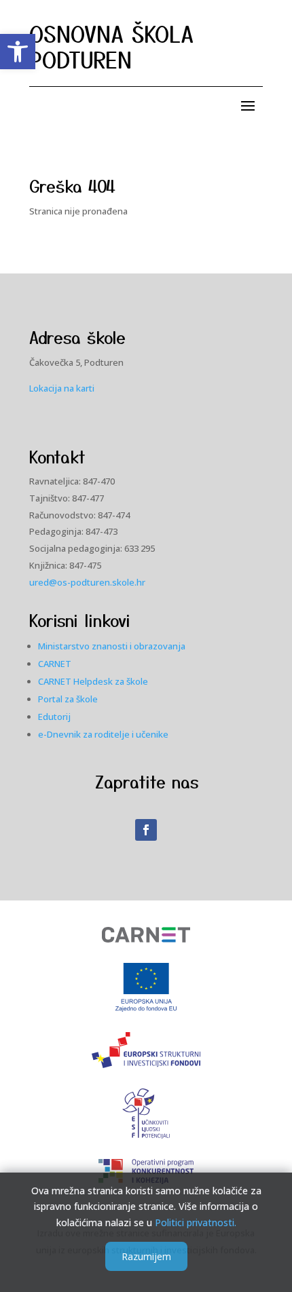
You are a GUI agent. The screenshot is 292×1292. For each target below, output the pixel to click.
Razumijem (146, 1256)
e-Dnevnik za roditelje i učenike (103, 734)
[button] (17, 51)
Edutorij (54, 716)
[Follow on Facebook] (146, 830)
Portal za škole (68, 699)
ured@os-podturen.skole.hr (87, 582)
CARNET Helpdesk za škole (93, 681)
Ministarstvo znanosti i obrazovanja (111, 646)
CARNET (54, 664)
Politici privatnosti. (195, 1222)
